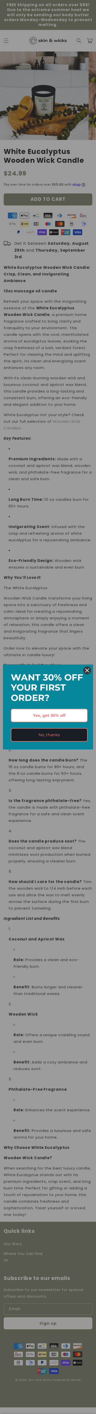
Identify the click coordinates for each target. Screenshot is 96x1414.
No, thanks (49, 735)
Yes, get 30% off (49, 715)
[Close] (87, 670)
